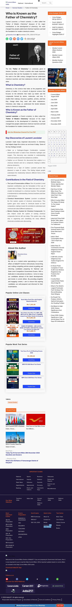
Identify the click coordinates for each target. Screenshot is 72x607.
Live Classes (60, 519)
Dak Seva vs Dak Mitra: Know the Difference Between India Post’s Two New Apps (57, 193)
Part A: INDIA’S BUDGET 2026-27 (58, 23)
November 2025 (56, 124)
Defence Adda (39, 503)
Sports (29, 476)
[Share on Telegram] (10, 38)
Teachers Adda (19, 499)
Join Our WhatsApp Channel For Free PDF (21, 132)
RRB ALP (33, 519)
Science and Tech (51, 484)
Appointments (20, 485)
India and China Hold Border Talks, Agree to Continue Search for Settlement (57, 221)
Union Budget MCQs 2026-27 (57, 18)
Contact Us (47, 519)
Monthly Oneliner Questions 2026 (57, 61)
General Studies (17, 8)
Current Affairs (39, 499)
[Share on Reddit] (14, 38)
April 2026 (54, 108)
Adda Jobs (30, 498)
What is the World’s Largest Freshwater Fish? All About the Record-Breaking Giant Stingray (57, 290)
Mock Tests (59, 516)
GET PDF (60, 605)
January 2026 (55, 118)
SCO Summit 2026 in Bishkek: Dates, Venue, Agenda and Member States (57, 183)
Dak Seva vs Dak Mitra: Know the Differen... (35, 428)
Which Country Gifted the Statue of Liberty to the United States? (57, 203)
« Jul (49, 171)
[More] (39, 1)
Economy (40, 485)
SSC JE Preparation (9, 534)
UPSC (20, 537)
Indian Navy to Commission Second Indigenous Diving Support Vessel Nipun (57, 249)
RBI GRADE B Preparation (10, 546)
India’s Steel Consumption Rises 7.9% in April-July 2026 (57, 239)
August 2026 (55, 95)
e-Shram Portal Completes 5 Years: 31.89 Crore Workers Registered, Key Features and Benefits (57, 271)
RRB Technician (35, 516)
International (29, 3)
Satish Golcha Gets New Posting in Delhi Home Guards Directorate (57, 212)
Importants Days (40, 488)
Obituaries (51, 476)
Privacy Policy (57, 599)
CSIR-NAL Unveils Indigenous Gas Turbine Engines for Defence (57, 260)
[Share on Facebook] (18, 38)
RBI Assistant (9, 542)
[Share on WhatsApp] (7, 38)
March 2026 (54, 112)
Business (39, 476)
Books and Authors (30, 488)
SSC (19, 523)
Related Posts (11, 410)
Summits (39, 482)
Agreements (30, 485)
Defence (39, 479)
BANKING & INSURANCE (22, 519)
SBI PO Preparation (9, 520)
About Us (46, 516)
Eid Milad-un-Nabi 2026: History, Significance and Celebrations (57, 309)
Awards (29, 479)
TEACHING (21, 528)
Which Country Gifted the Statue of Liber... (13, 446)
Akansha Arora (12, 34)
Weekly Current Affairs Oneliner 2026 (57, 50)
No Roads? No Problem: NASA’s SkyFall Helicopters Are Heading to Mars (57, 300)
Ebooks (58, 525)
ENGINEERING (22, 534)
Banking (18, 488)
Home (7, 8)
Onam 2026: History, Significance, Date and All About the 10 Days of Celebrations (57, 318)
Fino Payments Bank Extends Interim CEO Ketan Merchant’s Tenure (57, 230)
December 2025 (56, 121)
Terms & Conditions (45, 599)
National (20, 3)
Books (58, 528)
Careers (48, 526)
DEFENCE (21, 531)
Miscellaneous (52, 488)
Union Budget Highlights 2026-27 (58, 33)
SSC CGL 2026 (35, 522)
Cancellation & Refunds (30, 599)
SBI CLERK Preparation (9, 525)
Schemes (29, 482)
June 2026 (54, 102)
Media (45, 522)
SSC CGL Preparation (9, 538)
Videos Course (60, 522)
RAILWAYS (21, 525)
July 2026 (54, 99)
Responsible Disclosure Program (12, 599)
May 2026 (54, 105)
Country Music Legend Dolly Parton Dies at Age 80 (57, 281)
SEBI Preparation (9, 529)
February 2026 (55, 115)
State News (19, 482)
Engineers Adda (51, 499)
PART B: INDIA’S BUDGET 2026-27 (58, 28)
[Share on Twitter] (21, 38)
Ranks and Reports (51, 480)
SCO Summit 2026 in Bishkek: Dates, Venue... (15, 428)
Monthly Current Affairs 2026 (57, 56)
